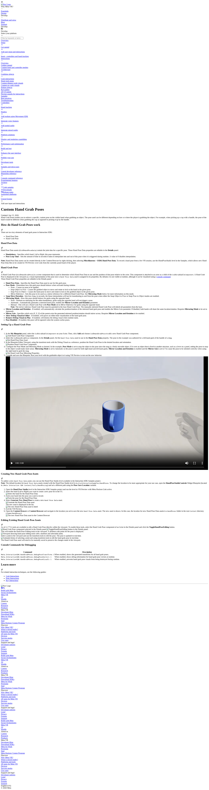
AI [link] (2, 597)
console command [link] (164, 277)
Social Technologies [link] (8, 593)
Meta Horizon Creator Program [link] (13, 623)
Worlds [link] (3, 599)
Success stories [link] (6, 638)
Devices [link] (4, 636)
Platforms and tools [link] (8, 632)
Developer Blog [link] (7, 612)
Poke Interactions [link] (12, 578)
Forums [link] (4, 651)
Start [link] (2, 621)
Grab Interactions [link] (12, 576)
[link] (6, 4)
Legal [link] (3, 647)
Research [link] (4, 606)
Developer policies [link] (8, 645)
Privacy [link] (4, 649)
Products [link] (4, 608)
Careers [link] (4, 603)
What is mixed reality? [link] (9, 629)
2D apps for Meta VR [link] (9, 634)
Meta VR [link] (4, 595)
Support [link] (4, 653)
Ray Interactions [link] (12, 580)
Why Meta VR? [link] (7, 627)
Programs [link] (4, 619)
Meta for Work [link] (6, 616)
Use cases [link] (4, 640)
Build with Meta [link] (7, 590)
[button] (104, 2)
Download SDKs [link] (7, 614)
